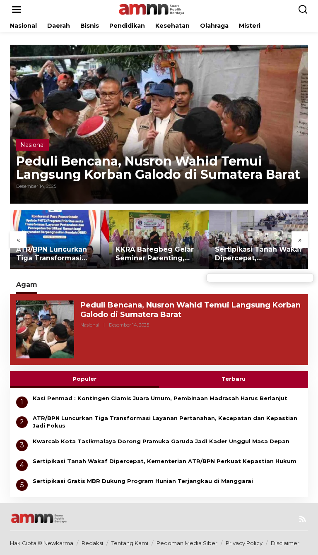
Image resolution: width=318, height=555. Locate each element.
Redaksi (92, 543)
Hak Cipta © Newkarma (41, 543)
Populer (84, 378)
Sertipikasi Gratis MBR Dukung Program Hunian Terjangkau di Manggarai (143, 481)
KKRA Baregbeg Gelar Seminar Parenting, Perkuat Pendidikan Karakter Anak (155, 254)
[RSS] (302, 519)
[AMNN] (161, 9)
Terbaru (234, 378)
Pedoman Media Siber (187, 543)
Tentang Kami (129, 543)
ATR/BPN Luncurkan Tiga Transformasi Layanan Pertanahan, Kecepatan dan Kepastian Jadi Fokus (54, 254)
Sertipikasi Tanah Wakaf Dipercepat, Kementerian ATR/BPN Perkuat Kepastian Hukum (258, 254)
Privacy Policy (244, 543)
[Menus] (16, 9)
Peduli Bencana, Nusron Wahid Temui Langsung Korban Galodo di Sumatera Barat (158, 168)
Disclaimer (285, 543)
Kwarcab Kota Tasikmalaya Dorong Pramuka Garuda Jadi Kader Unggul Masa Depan (161, 441)
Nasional (32, 145)
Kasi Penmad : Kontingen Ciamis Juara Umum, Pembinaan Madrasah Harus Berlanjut (160, 398)
